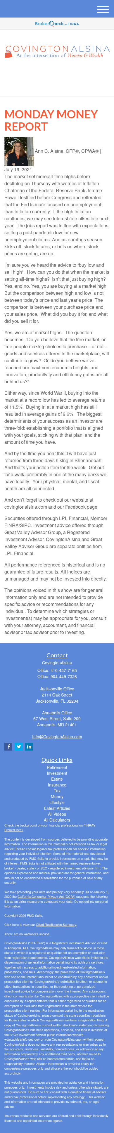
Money (57, 796)
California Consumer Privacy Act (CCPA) (46, 896)
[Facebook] (64, 73)
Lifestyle (57, 802)
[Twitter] (48, 73)
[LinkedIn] (56, 73)
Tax (57, 791)
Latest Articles (57, 808)
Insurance (57, 785)
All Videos (57, 814)
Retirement (57, 767)
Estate (57, 779)
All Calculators (57, 820)
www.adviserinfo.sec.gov (22, 1039)
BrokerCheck (13, 829)
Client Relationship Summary (56, 924)
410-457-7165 (60, 86)
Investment (57, 773)
